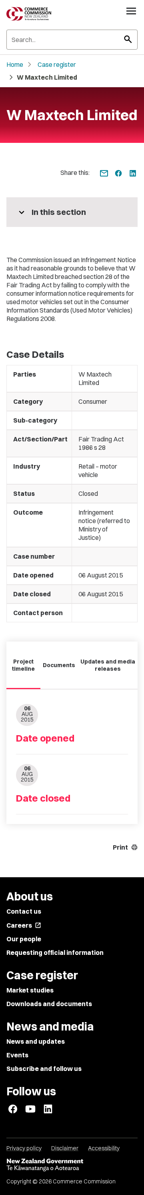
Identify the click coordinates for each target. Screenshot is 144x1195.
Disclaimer (64, 1148)
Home (14, 64)
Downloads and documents (49, 1004)
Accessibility (104, 1148)
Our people (23, 939)
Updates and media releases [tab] (107, 665)
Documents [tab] (59, 665)
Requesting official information (55, 952)
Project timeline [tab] (23, 665)
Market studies (30, 990)
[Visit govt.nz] (72, 1165)
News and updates (35, 1041)
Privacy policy (24, 1148)
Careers (23, 925)
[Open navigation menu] (131, 10)
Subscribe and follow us (44, 1069)
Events (17, 1055)
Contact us (23, 911)
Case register (57, 64)
